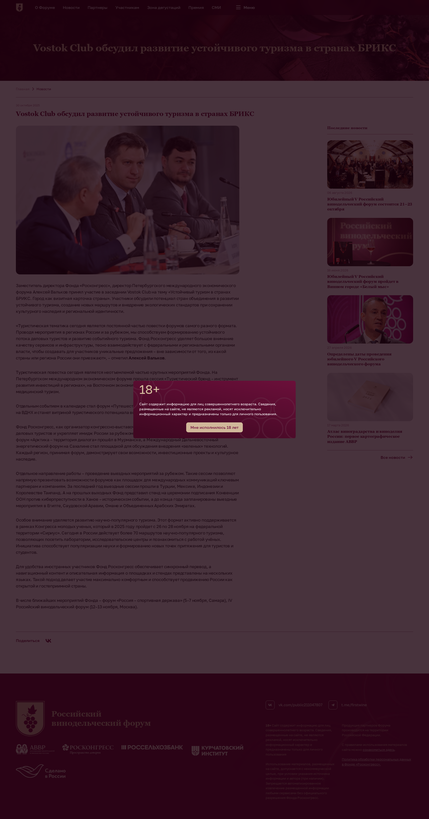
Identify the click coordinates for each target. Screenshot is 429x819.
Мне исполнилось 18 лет (214, 427)
